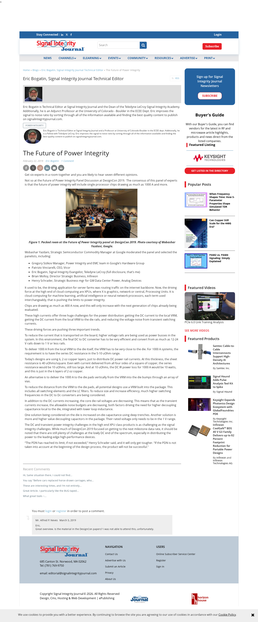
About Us (110, 579)
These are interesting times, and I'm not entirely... (52, 485)
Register (161, 560)
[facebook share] (26, 168)
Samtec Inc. (223, 368)
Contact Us (111, 554)
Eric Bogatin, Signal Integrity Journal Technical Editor (72, 70)
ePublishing (106, 598)
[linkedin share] (47, 168)
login (48, 511)
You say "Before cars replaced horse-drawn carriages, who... (58, 480)
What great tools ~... (35, 496)
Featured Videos (202, 287)
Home (26, 70)
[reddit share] (40, 168)
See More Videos (197, 330)
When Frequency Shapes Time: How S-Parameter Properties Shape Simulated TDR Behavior (222, 201)
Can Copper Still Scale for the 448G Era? (220, 223)
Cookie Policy (227, 615)
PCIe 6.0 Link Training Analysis (204, 322)
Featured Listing (202, 145)
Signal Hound (224, 391)
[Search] (143, 45)
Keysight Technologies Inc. (223, 420)
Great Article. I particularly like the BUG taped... (51, 490)
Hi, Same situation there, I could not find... (47, 475)
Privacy (109, 572)
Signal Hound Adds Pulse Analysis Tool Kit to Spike (223, 382)
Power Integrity (34, 125)
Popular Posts (199, 184)
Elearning (91, 58)
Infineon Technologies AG (222, 462)
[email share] (54, 168)
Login (218, 34)
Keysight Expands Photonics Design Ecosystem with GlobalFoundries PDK (224, 407)
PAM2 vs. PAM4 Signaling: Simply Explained (219, 258)
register (61, 511)
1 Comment (67, 161)
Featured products (203, 338)
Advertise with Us (115, 560)
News (48, 58)
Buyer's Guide (209, 115)
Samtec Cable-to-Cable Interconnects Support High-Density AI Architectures (223, 354)
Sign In (160, 566)
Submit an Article (115, 566)
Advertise (187, 58)
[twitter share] (33, 168)
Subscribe (212, 46)
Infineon (221, 457)
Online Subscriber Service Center (175, 554)
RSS (177, 78)
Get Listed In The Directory (209, 170)
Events (113, 58)
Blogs (35, 70)
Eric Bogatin (52, 161)
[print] (61, 168)
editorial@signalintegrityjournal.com (72, 573)
